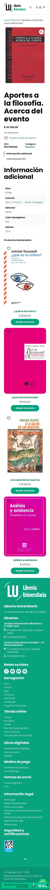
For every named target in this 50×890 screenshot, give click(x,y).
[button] (41, 31)
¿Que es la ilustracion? (25, 397)
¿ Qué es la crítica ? (25, 311)
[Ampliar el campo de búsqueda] (44, 7)
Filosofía (15, 20)
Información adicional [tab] (19, 153)
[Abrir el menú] (30, 7)
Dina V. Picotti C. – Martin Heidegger (24, 202)
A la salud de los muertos (25, 480)
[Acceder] (37, 7)
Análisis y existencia (25, 560)
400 (7, 221)
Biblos (8, 212)
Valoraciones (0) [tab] (15, 158)
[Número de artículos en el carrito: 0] (40, 7)
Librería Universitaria (20, 606)
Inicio (6, 20)
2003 (7, 231)
